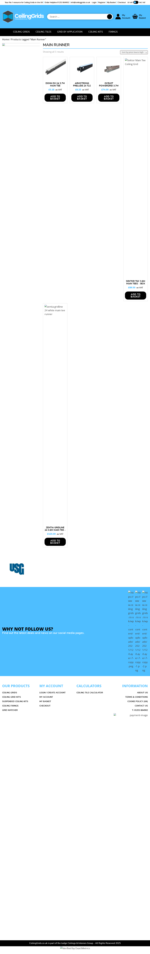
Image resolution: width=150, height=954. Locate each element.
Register (101, 2)
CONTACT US (141, 706)
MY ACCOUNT (46, 697)
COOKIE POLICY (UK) (137, 701)
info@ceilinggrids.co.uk (80, 2)
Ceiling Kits (95, 32)
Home (5, 32)
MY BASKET (45, 701)
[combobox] (134, 52)
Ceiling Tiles (43, 32)
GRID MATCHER (10, 710)
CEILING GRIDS (9, 693)
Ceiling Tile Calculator (89, 693)
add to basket (82, 97)
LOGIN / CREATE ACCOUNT (52, 693)
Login (94, 2)
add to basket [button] (55, 97)
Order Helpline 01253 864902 (57, 2)
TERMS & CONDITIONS (136, 697)
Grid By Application (69, 32)
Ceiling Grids (21, 32)
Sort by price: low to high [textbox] (132, 52)
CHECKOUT (45, 706)
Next (147, 571)
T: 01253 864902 (140, 710)
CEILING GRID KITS (11, 697)
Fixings (113, 32)
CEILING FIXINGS (10, 706)
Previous (3, 571)
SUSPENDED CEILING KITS (15, 701)
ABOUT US (142, 693)
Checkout (122, 2)
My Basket (111, 2)
